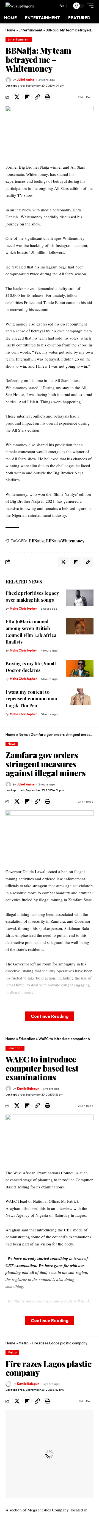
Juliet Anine (26, 80)
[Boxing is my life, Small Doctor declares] (80, 668)
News (23, 734)
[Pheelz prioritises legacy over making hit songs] (80, 598)
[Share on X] (16, 97)
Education (27, 1039)
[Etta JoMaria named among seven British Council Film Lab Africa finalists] (80, 626)
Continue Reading (49, 1016)
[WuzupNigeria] (20, 5)
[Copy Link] (37, 97)
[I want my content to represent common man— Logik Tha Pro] (80, 696)
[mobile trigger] (89, 6)
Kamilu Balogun (28, 1089)
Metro (24, 1343)
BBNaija (36, 540)
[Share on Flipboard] (27, 97)
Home (10, 30)
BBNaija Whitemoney (65, 540)
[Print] (47, 97)
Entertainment (30, 30)
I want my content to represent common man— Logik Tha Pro (33, 698)
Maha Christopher (23, 608)
